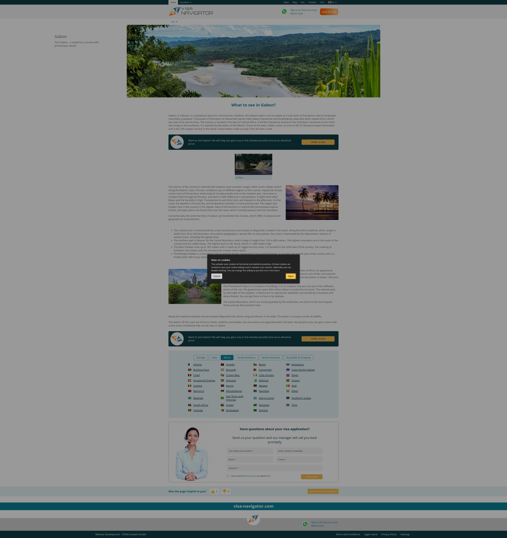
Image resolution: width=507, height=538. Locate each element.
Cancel (216, 276)
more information (272, 270)
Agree (291, 276)
